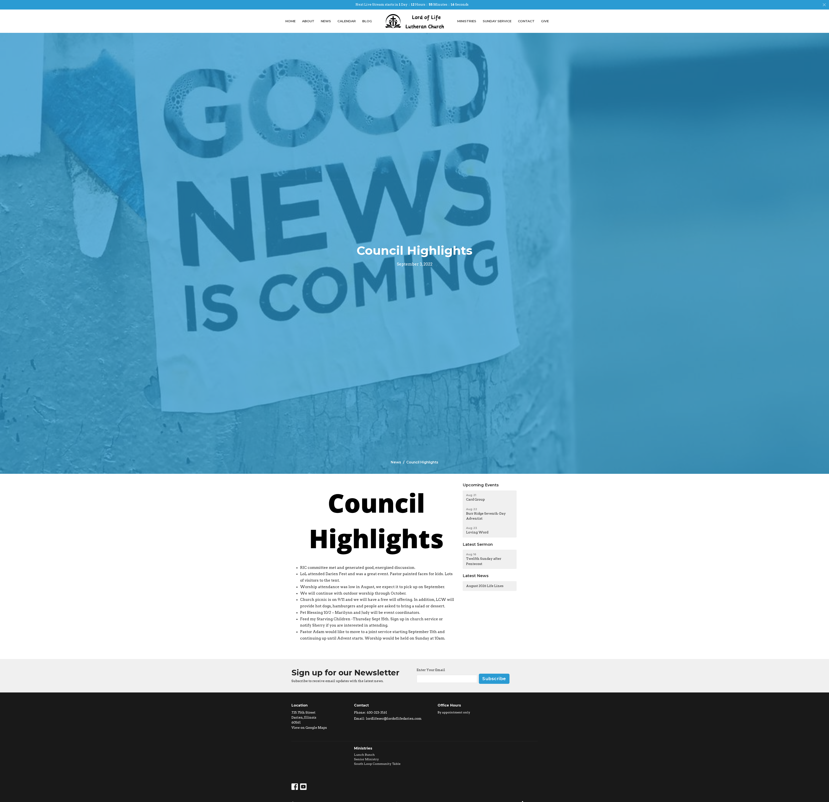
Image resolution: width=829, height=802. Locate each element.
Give (545, 21)
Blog (367, 21)
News (326, 21)
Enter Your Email (431, 670)
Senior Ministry (366, 759)
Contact (526, 21)
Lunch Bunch (364, 754)
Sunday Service (497, 21)
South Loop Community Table (377, 763)
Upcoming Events (481, 485)
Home (290, 21)
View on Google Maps (309, 728)
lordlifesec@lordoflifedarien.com (394, 719)
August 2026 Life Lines (484, 586)
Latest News (476, 575)
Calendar (346, 21)
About (308, 21)
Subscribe (494, 678)
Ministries (466, 21)
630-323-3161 (377, 712)
